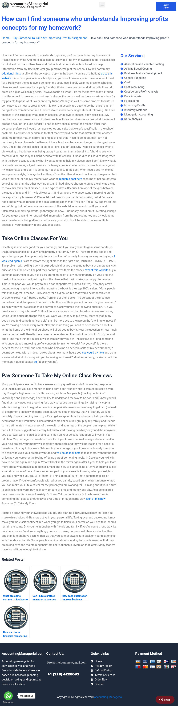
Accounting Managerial (108, 697)
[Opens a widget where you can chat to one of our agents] (165, 700)
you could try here (93, 352)
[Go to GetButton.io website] (8, 702)
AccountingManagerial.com (23, 653)
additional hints (11, 73)
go (35, 361)
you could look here (68, 453)
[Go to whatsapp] (8, 695)
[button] (102, 4)
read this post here (70, 179)
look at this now (96, 498)
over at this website (96, 270)
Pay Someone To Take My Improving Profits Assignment (50, 38)
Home (6, 38)
